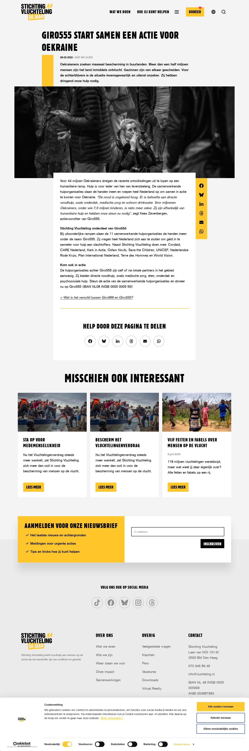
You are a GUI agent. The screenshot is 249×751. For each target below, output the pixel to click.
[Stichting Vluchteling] (37, 12)
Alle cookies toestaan (220, 706)
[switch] (100, 744)
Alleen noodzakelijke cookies (220, 728)
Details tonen (182, 744)
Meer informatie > (112, 718)
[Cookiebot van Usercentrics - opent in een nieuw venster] (22, 744)
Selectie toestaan (221, 717)
